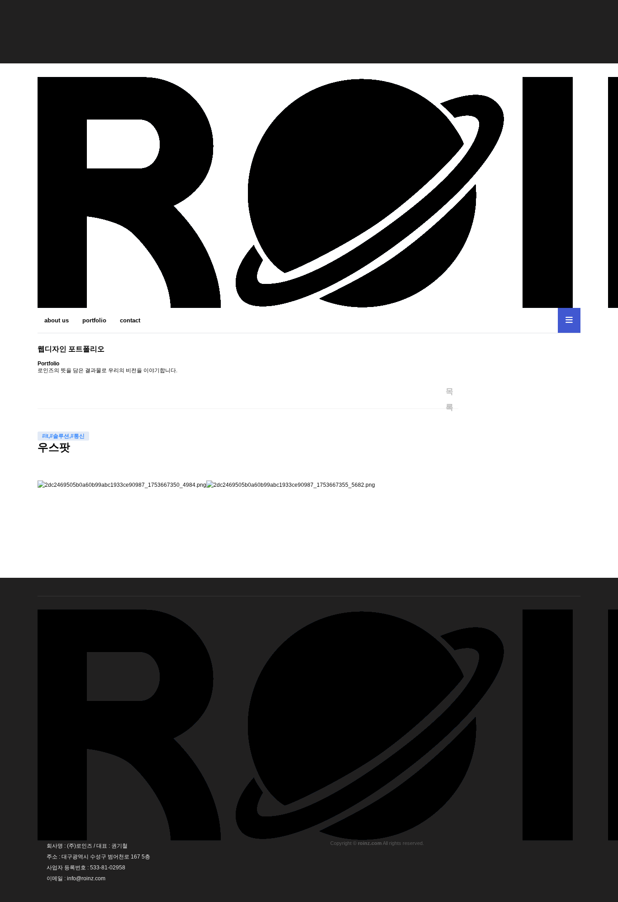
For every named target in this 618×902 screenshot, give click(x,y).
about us (56, 320)
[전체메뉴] (569, 320)
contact (130, 320)
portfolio (94, 320)
